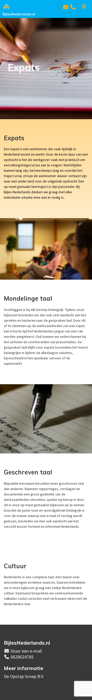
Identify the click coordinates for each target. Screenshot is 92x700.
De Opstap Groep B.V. (24, 676)
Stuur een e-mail (26, 651)
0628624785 (21, 657)
